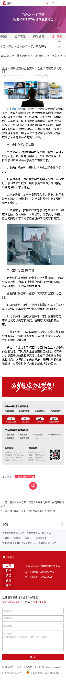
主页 (2, 46)
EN (53, 3)
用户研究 (42, 55)
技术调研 (24, 55)
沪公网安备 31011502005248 (44, 673)
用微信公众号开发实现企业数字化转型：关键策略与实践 (32, 504)
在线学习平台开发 (24, 477)
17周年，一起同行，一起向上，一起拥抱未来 (24, 538)
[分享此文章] (33, 486)
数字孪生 (20, 36)
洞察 (11, 46)
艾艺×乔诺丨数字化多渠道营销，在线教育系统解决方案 (29, 543)
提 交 (33, 657)
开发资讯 (38, 36)
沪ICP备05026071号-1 (13, 673)
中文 (46, 3)
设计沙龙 (22, 46)
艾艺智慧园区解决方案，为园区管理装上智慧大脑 (26, 533)
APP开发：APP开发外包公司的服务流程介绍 (28, 510)
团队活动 (7, 55)
